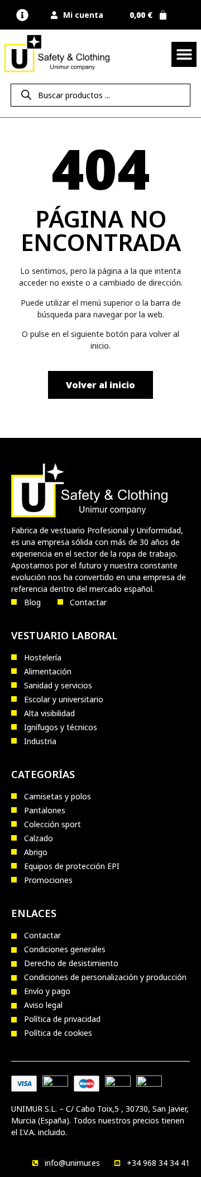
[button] (22, 15)
